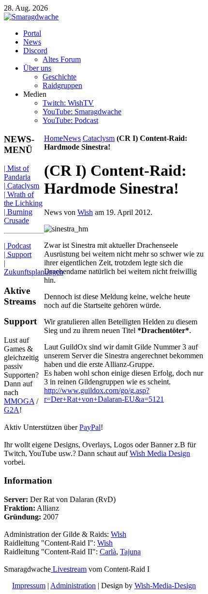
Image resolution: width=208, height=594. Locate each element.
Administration (73, 585)
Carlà (108, 552)
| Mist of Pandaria (17, 172)
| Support (17, 254)
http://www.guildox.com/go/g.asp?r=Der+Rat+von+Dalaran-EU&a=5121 (104, 394)
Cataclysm (99, 138)
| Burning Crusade (18, 216)
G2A (11, 410)
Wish (85, 212)
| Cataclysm (21, 186)
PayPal (90, 427)
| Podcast (17, 246)
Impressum (28, 585)
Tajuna (130, 552)
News (72, 138)
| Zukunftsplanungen (33, 267)
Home (53, 138)
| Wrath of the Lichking (23, 198)
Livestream (69, 569)
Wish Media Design (160, 453)
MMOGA (19, 401)
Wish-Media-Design (165, 585)
